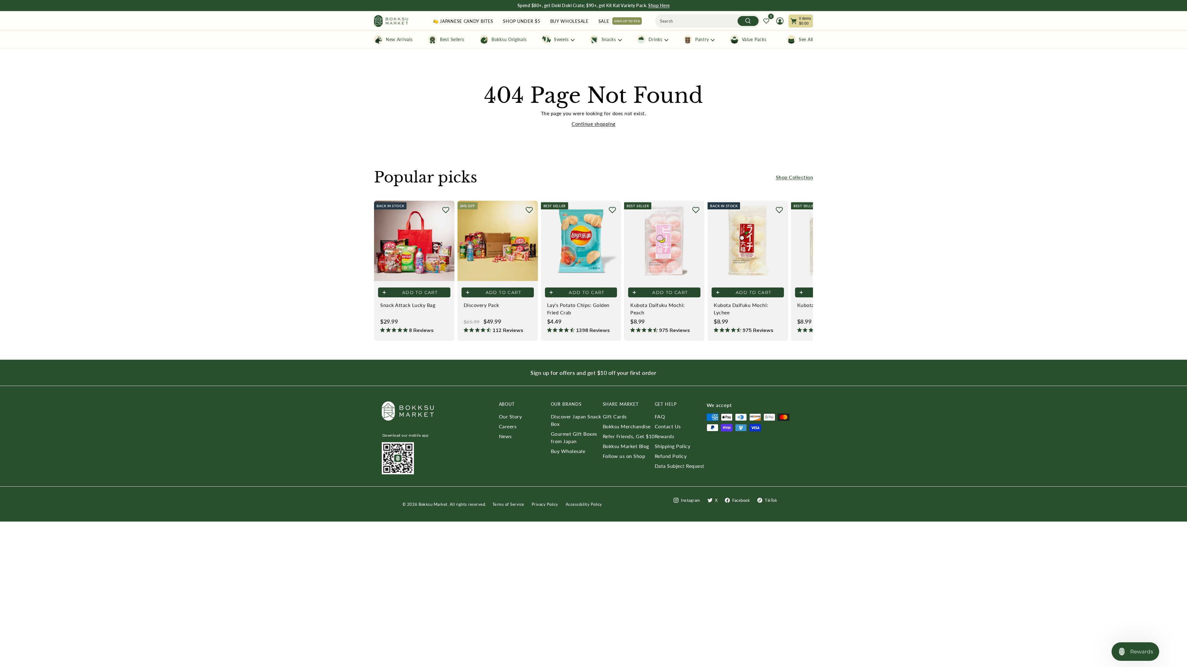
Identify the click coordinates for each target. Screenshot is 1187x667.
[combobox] (707, 21)
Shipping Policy (673, 446)
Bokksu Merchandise (627, 426)
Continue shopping (593, 124)
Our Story (510, 416)
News (505, 436)
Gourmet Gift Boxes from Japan (574, 437)
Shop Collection (794, 177)
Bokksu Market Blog (626, 446)
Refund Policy (671, 456)
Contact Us (668, 426)
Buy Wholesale (568, 451)
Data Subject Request (679, 466)
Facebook (741, 500)
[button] (446, 210)
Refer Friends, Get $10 (629, 436)
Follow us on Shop (624, 456)
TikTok (771, 500)
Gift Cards (615, 416)
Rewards (664, 436)
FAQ (660, 416)
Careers (508, 426)
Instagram (690, 500)
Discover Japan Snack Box (576, 420)
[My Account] (780, 21)
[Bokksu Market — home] (391, 21)
